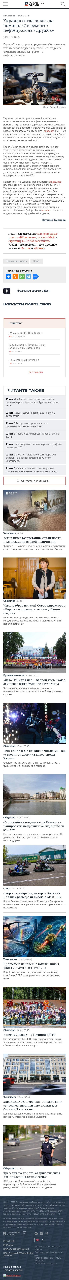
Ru (37, 1240)
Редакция (8, 1241)
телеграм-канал (47, 233)
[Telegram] (28, 276)
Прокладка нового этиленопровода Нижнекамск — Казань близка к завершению (32, 470)
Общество (9, 601)
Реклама (8, 1245)
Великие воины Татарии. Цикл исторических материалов (27, 348)
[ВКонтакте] (8, 276)
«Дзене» (39, 248)
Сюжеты (15, 323)
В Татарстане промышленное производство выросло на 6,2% (27, 425)
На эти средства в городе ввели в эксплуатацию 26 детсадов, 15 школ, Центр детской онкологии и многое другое (33, 831)
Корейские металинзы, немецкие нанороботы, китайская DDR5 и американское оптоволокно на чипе (31, 971)
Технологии (10, 959)
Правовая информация (16, 1249)
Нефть (36, 261)
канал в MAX (46, 237)
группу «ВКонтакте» (22, 237)
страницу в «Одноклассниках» (29, 241)
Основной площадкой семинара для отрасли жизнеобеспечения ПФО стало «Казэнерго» (31, 457)
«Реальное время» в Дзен (33, 290)
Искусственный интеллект (24, 361)
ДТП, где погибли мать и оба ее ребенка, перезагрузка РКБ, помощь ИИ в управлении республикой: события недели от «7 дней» (31, 1180)
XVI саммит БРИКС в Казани (25, 335)
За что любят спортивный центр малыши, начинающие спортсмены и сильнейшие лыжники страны (34, 687)
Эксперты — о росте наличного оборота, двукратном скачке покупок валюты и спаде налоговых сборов (34, 543)
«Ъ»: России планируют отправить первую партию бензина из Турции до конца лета (32, 402)
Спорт (6, 888)
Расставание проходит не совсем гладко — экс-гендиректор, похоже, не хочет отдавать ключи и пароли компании (34, 614)
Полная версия (12, 1266)
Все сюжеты (36, 372)
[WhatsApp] (22, 276)
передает (49, 130)
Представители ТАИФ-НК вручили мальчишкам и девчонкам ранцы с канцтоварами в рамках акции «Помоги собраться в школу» (32, 1040)
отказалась (55, 181)
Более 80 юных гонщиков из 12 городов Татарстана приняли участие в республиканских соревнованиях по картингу (33, 900)
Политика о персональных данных (18, 1254)
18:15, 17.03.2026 (11, 37)
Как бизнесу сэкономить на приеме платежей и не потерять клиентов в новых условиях (32, 1109)
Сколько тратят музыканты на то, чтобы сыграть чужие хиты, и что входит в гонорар (34, 758)
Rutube (25, 248)
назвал (45, 210)
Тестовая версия (13, 1270)
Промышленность (16, 15)
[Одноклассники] (15, 276)
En (43, 1240)
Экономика (9, 533)
